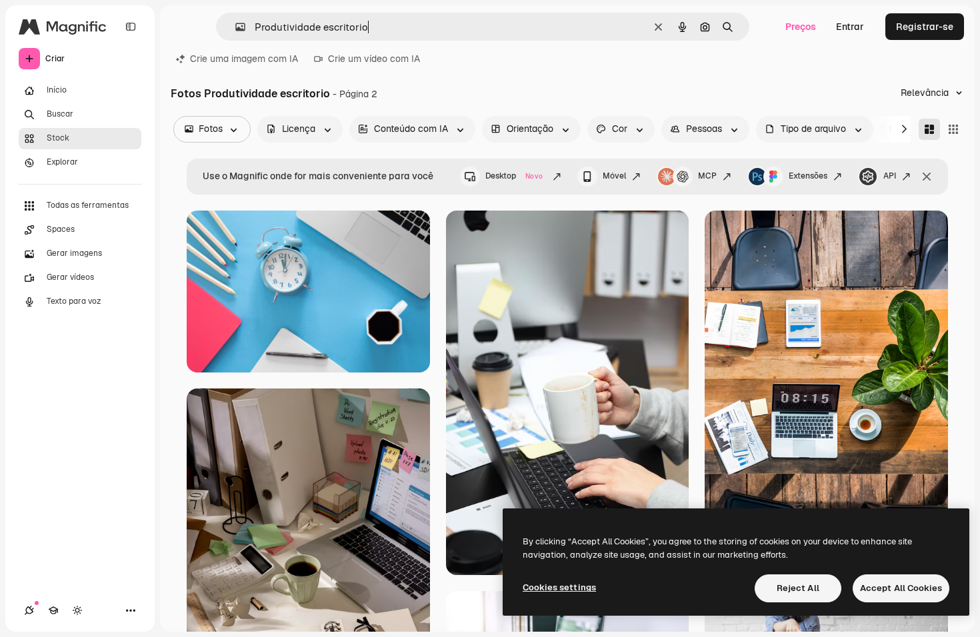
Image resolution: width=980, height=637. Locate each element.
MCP (707, 176)
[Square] (953, 129)
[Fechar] (926, 176)
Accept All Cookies (901, 588)
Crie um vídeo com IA (374, 59)
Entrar (850, 27)
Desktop (514, 176)
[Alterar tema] (77, 610)
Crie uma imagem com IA (244, 59)
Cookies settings (559, 587)
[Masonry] (929, 129)
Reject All (798, 588)
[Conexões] (29, 610)
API (889, 176)
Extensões (808, 176)
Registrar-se (924, 27)
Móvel (614, 176)
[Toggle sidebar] (130, 26)
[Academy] (53, 610)
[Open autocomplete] (235, 27)
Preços (800, 27)
